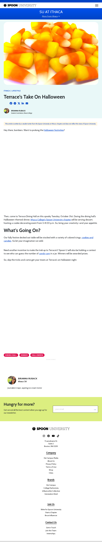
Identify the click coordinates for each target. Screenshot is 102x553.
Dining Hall (11, 355)
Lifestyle (16, 91)
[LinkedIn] (23, 103)
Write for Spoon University (51, 509)
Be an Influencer (51, 515)
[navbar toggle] (96, 5)
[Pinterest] (15, 103)
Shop (51, 470)
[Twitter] (19, 103)
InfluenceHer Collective (51, 491)
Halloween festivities (54, 130)
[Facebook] (11, 103)
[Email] (27, 103)
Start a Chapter (51, 512)
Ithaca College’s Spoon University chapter (51, 219)
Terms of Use (51, 467)
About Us (51, 461)
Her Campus (51, 485)
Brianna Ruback (18, 111)
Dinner (24, 355)
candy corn (44, 253)
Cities (51, 473)
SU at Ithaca (51, 12)
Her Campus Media (51, 458)
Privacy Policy (51, 464)
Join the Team (51, 530)
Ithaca (7, 91)
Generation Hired (51, 494)
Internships (51, 533)
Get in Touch (51, 527)
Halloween (37, 355)
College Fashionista (51, 488)
